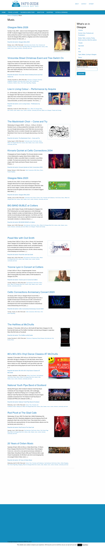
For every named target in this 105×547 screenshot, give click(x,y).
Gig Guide (81, 45)
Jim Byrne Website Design (63, 544)
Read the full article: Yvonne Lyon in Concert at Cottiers (23, 279)
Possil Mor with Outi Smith (21, 237)
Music (14, 46)
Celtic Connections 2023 (31, 311)
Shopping (50, 12)
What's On (40, 12)
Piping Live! (19, 406)
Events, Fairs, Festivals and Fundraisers (46, 197)
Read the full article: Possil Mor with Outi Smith (20, 254)
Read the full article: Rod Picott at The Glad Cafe (21, 427)
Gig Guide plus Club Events (30, 225)
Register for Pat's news (82, 66)
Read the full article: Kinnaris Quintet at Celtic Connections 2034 (25, 167)
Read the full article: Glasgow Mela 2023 (19, 194)
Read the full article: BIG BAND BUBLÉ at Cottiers (21, 222)
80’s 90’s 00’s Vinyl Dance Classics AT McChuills (33, 353)
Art (79, 48)
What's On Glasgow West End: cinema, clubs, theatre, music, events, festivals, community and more (25, 259)
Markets (15, 82)
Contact (83, 3)
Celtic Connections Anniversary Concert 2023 (31, 292)
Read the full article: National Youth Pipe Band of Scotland (23, 402)
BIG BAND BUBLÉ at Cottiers (23, 205)
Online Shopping (64, 463)
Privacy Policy (45, 544)
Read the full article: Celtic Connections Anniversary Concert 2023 (26, 308)
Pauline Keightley (11, 171)
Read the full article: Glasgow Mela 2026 (19, 42)
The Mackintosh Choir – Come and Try (27, 121)
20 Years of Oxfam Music (20, 443)
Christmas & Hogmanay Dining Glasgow (35, 338)
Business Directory (28, 12)
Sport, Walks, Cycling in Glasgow (87, 54)
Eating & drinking (61, 12)
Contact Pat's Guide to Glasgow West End (19, 544)
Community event (28, 45)
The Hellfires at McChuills (21, 324)
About (77, 3)
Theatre (80, 43)
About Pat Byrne (35, 544)
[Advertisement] (41, 485)
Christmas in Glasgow (32, 79)
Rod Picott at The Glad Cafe (22, 412)
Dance (34, 197)
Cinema (80, 30)
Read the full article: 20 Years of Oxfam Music (20, 460)
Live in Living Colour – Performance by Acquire (32, 89)
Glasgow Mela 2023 (18, 178)
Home (4, 12)
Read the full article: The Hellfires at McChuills (20, 335)
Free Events (35, 141)
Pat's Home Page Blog (22, 46)
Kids (79, 51)
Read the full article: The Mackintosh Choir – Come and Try (24, 138)
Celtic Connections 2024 (31, 170)
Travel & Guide (13, 12)
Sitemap (91, 3)
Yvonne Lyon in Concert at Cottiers (25, 267)
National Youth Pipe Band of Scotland (27, 385)
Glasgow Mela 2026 (18, 27)
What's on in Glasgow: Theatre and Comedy (51, 110)
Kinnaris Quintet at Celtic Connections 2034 (30, 150)
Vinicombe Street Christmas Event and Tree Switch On (36, 58)
